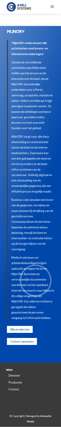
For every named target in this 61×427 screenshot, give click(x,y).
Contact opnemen (22, 341)
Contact (13, 389)
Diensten (14, 375)
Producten (15, 382)
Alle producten (20, 329)
